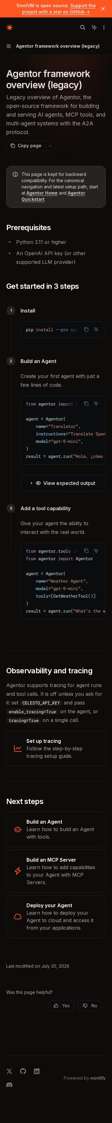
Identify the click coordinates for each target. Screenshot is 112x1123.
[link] (56, 748)
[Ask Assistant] (96, 329)
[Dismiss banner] (103, 9)
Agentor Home (42, 193)
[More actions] (104, 27)
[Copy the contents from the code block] (86, 329)
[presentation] (63, 330)
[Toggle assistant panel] (94, 27)
